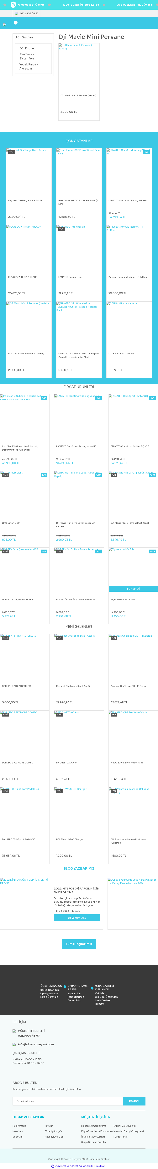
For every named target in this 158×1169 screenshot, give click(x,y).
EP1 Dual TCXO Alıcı (66, 762)
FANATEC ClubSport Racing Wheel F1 (128, 200)
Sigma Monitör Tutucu (123, 599)
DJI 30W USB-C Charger (69, 839)
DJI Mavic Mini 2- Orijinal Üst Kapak (130, 523)
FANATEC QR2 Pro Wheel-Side (127, 762)
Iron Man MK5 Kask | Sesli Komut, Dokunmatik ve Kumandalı (20, 448)
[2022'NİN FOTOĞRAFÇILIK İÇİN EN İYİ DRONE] (25, 903)
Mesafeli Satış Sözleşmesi (128, 1131)
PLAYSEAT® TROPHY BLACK (22, 277)
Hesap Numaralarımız (93, 1125)
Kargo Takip (120, 1136)
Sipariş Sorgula (53, 1131)
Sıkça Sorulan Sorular (93, 1142)
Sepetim (18, 1136)
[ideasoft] (58, 1166)
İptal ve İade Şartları (93, 1136)
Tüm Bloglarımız (79, 944)
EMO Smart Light (11, 523)
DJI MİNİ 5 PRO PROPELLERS (17, 686)
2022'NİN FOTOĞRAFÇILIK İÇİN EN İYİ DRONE (76, 890)
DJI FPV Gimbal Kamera (121, 353)
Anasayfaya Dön (54, 1136)
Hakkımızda (19, 1125)
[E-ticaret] (78, 1166)
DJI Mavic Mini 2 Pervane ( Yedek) (78, 95)
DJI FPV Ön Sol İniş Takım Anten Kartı (76, 599)
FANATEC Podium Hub (70, 277)
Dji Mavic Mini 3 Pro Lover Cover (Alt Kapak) (75, 525)
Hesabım (18, 1131)
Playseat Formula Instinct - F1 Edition (128, 277)
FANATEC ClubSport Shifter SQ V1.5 (130, 446)
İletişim (49, 1125)
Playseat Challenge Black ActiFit (25, 200)
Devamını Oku (77, 917)
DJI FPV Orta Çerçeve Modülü (18, 599)
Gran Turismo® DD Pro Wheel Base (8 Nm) (78, 202)
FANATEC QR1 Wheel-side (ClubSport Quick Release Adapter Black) (78, 355)
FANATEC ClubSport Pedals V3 (18, 839)
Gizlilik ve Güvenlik (124, 1125)
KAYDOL (134, 1101)
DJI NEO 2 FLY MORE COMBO (18, 762)
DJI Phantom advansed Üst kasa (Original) (128, 841)
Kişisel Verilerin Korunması (97, 1131)
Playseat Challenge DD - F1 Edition (129, 686)
